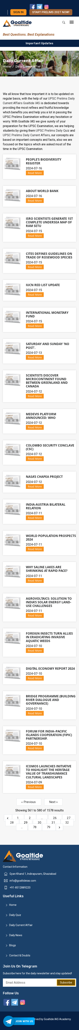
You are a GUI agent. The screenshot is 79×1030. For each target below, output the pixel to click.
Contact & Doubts (19, 955)
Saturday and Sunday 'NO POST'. (47, 346)
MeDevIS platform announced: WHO (41, 416)
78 (35, 827)
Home (7, 66)
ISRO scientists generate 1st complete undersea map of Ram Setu (49, 222)
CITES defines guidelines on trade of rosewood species (49, 255)
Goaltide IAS (31, 103)
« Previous (28, 802)
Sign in (18, 12)
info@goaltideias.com (23, 880)
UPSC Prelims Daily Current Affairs (26, 135)
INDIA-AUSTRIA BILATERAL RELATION (45, 506)
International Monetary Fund (47, 314)
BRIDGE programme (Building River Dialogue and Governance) (51, 700)
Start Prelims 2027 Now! (50, 12)
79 (49, 827)
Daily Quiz (15, 915)
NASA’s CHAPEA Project (44, 477)
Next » (53, 802)
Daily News (15, 935)
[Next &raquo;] (59, 827)
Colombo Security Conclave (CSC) (50, 447)
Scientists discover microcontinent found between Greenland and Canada (47, 381)
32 (67, 822)
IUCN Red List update (43, 285)
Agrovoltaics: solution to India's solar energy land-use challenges (49, 602)
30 (40, 822)
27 (68, 818)
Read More (35, 173)
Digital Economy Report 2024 (50, 668)
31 (54, 822)
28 (12, 822)
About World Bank (42, 191)
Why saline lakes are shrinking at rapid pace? (46, 569)
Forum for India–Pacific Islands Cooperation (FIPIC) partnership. (49, 735)
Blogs (12, 945)
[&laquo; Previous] (8, 818)
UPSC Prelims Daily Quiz (53, 130)
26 (55, 818)
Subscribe (66, 982)
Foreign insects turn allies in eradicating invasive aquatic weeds (49, 637)
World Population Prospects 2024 (51, 538)
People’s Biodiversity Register (43, 161)
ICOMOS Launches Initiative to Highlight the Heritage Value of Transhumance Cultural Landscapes (48, 771)
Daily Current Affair (21, 925)
